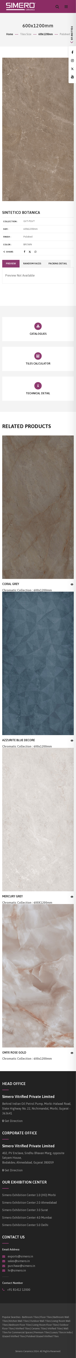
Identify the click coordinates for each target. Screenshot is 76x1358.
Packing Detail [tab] (58, 263)
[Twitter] (72, 69)
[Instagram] (72, 60)
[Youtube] (72, 76)
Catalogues (38, 333)
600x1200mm (45, 34)
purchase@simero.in (21, 1265)
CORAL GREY (10, 584)
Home (9, 34)
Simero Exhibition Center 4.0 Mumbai (27, 1217)
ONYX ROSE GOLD (14, 1052)
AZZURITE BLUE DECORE (18, 740)
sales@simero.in (19, 1261)
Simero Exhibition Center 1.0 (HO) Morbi (29, 1195)
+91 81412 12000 (18, 1289)
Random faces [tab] (32, 263)
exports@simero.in (20, 1256)
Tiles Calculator (38, 363)
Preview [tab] (11, 263)
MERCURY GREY (12, 896)
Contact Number (12, 1282)
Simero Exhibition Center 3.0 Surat (25, 1210)
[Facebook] (72, 52)
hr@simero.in (17, 1270)
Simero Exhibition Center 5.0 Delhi (25, 1225)
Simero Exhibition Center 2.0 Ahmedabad (29, 1202)
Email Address (10, 1249)
